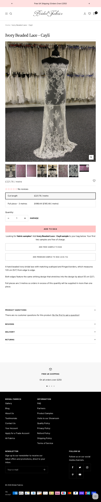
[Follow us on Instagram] (87, 467)
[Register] (44, 470)
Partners (41, 408)
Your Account (11, 428)
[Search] (11, 13)
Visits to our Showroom (48, 418)
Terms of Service (45, 443)
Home (7, 25)
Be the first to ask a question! (65, 315)
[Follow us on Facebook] (72, 467)
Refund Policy (43, 433)
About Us (9, 413)
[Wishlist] (89, 13)
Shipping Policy (44, 438)
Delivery (10, 332)
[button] (11, 189)
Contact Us (10, 423)
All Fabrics (10, 438)
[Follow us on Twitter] (80, 467)
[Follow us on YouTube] (80, 474)
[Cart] (94, 13)
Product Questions (16, 310)
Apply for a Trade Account (17, 433)
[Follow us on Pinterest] (72, 474)
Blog (7, 408)
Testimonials (11, 418)
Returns (9, 340)
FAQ (39, 403)
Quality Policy (43, 423)
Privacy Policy (43, 428)
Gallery (8, 403)
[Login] (85, 14)
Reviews (9, 324)
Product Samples (45, 413)
